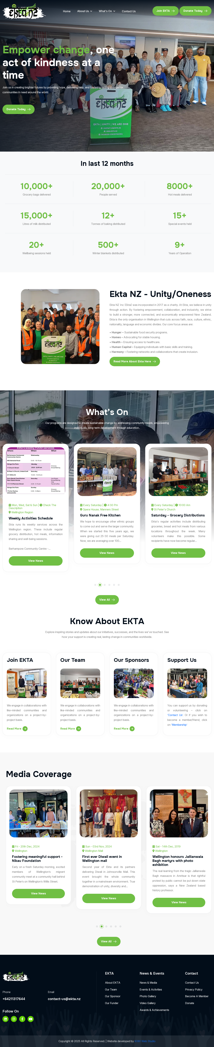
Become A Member (196, 996)
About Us (83, 11)
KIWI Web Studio (145, 1041)
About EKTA (112, 982)
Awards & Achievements (154, 1010)
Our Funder (111, 1003)
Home (67, 11)
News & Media (148, 982)
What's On (105, 11)
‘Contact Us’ (175, 715)
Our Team (111, 989)
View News (48, 553)
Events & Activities (151, 989)
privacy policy (193, 989)
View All (104, 599)
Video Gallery (148, 1003)
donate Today (192, 11)
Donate (189, 1003)
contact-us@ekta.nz (64, 999)
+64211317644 (14, 999)
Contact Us (129, 11)
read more (14, 728)
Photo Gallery (148, 996)
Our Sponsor (112, 996)
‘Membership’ (179, 724)
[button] (95, 585)
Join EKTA (163, 11)
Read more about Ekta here (132, 361)
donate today (16, 109)
